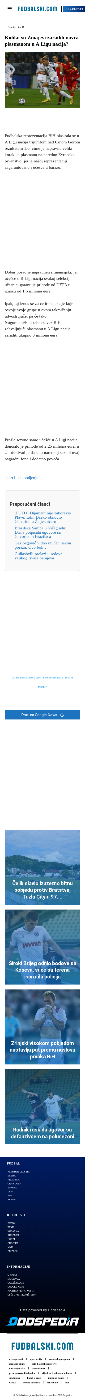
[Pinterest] (48, 115)
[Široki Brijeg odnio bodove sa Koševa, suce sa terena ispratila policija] (42, 947)
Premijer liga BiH (17, 27)
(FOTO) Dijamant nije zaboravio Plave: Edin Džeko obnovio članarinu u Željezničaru (43, 517)
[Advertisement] (42, 219)
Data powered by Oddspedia (42, 1310)
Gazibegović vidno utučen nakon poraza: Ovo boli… (43, 545)
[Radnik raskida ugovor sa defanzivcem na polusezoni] (42, 1106)
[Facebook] (26, 115)
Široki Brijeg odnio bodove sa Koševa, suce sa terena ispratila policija (42, 970)
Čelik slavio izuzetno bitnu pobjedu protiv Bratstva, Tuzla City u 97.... (42, 890)
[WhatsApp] (59, 115)
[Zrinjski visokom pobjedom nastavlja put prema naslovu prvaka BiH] (42, 1026)
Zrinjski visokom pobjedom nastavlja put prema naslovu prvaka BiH (42, 1050)
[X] (37, 115)
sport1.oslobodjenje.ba (24, 477)
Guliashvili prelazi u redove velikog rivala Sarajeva (38, 555)
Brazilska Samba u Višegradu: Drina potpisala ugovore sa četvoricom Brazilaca (40, 532)
